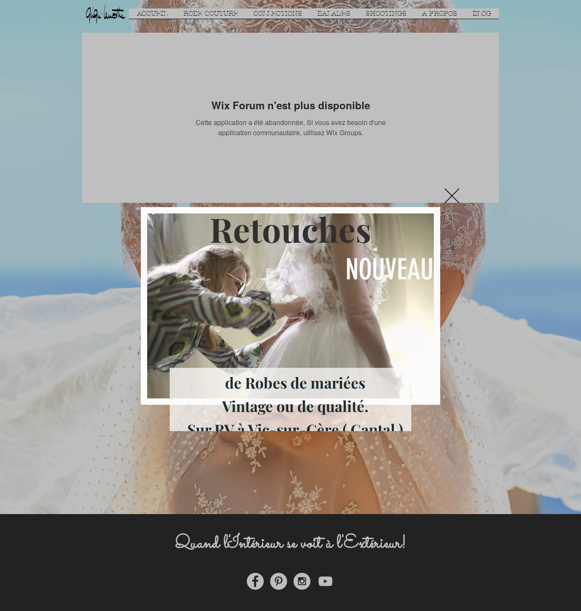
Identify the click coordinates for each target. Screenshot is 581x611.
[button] (451, 195)
